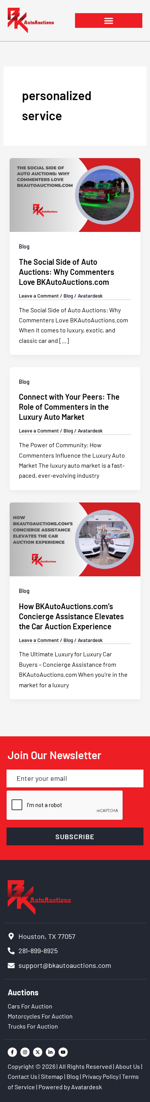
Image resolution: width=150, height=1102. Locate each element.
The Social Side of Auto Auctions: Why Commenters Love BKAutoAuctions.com (66, 271)
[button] (108, 20)
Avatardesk (86, 1086)
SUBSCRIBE (75, 836)
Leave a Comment (39, 296)
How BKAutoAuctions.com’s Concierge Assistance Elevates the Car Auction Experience (71, 616)
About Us (127, 1066)
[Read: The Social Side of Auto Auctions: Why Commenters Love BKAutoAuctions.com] (75, 194)
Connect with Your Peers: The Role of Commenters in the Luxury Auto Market (69, 406)
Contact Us (22, 1076)
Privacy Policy (100, 1076)
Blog (24, 246)
